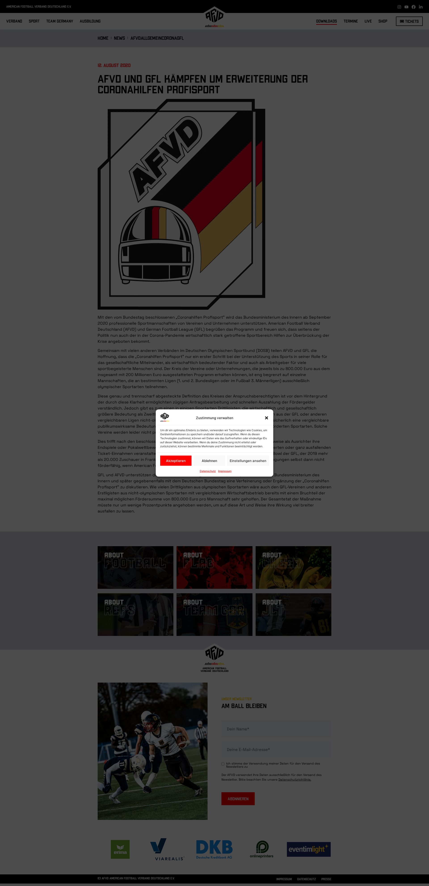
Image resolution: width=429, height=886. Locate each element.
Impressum (224, 471)
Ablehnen (209, 460)
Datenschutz (208, 471)
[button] (266, 418)
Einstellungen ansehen (248, 460)
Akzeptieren (176, 460)
